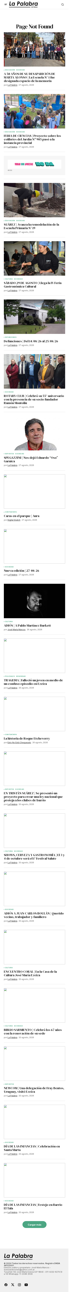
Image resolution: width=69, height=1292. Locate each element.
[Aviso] (34, 164)
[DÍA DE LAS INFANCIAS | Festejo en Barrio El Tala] (34, 1180)
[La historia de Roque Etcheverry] (34, 714)
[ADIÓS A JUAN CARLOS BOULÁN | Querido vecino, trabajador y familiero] (34, 889)
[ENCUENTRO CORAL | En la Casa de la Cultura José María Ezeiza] (34, 947)
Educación (10, 70)
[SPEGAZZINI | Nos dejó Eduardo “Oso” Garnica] (34, 433)
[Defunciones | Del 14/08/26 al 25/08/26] (34, 316)
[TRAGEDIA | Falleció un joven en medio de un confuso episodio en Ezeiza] (34, 655)
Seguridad (21, 676)
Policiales (10, 676)
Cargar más (34, 1224)
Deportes (9, 454)
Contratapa (11, 512)
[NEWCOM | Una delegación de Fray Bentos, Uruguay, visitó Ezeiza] (34, 1063)
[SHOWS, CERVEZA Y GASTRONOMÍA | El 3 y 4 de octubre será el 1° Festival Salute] (34, 830)
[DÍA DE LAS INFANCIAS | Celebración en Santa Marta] (34, 1122)
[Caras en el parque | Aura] (34, 491)
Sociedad (20, 70)
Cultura (9, 279)
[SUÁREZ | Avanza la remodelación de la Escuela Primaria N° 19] (34, 200)
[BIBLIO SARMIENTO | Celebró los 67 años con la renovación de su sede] (34, 1005)
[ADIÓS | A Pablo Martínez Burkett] (34, 601)
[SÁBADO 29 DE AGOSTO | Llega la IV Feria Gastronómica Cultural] (34, 258)
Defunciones (11, 337)
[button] (6, 4)
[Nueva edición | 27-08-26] (34, 546)
